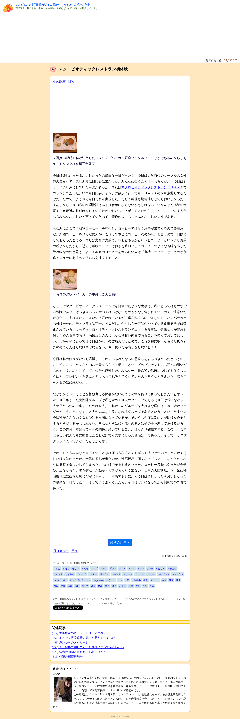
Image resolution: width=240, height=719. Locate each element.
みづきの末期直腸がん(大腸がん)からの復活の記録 (53, 5)
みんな (84, 568)
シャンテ (116, 574)
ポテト (140, 568)
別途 (93, 586)
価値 (171, 580)
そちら (75, 568)
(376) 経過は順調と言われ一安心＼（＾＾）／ (82, 652)
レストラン (177, 574)
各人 (114, 586)
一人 (120, 580)
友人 (107, 586)
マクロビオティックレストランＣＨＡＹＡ (152, 187)
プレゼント (163, 574)
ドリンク (127, 574)
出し (77, 586)
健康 (178, 580)
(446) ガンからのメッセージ (70, 642)
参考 (100, 586)
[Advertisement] (113, 33)
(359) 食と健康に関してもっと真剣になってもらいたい (88, 647)
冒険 (63, 586)
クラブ (94, 568)
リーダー (150, 574)
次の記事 (59, 81)
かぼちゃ (160, 568)
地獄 (130, 586)
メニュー (139, 574)
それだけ (172, 568)
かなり (66, 568)
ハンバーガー (60, 580)
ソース (103, 568)
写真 (70, 586)
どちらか (69, 574)
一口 (127, 580)
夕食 (137, 586)
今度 (164, 580)
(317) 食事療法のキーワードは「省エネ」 (79, 633)
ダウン (112, 568)
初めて (85, 586)
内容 (56, 586)
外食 (144, 586)
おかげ (57, 568)
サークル (104, 574)
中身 (145, 580)
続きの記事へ (120, 542)
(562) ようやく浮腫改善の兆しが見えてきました (83, 637)
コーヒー (92, 574)
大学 (151, 586)
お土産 (122, 586)
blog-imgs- (98, 580)
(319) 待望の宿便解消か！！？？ (73, 656)
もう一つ (110, 580)
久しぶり (155, 580)
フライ (131, 568)
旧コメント (61, 551)
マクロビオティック (80, 580)
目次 (71, 81)
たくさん (58, 574)
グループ (81, 574)
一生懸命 (136, 580)
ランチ (150, 568)
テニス (122, 568)
